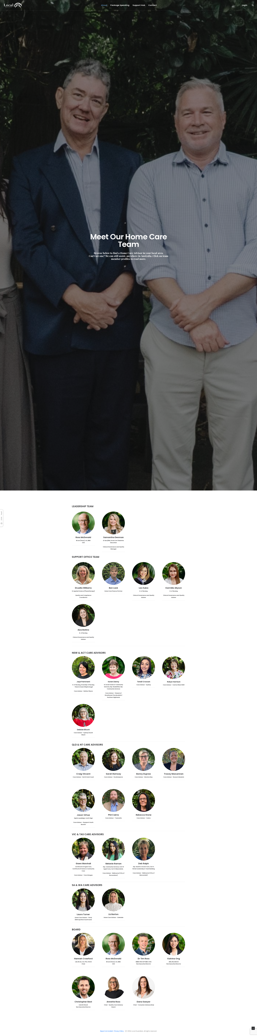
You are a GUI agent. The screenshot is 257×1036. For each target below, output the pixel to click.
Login (244, 5)
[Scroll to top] (253, 1028)
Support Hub (139, 5)
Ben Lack (113, 874)
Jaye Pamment (83, 968)
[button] (253, 5)
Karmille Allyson (174, 874)
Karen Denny (113, 968)
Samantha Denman (113, 823)
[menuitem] (104, 5)
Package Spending (119, 5)
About (104, 5)
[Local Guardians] (12, 5)
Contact (152, 5)
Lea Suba (143, 874)
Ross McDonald (83, 823)
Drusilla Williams (83, 874)
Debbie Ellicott (83, 1016)
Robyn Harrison (173, 968)
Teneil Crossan (143, 968)
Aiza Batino (83, 916)
